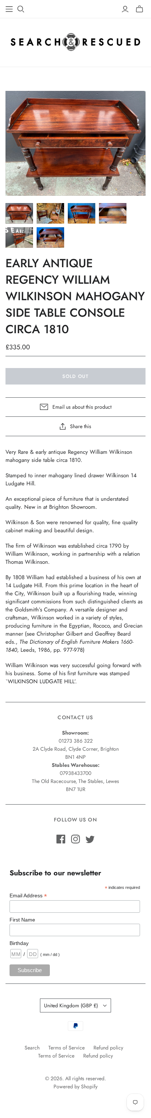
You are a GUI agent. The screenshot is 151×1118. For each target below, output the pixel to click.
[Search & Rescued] (75, 40)
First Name (22, 920)
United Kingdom (71, 1005)
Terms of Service (66, 1047)
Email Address (28, 895)
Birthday (19, 943)
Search (32, 1047)
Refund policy (108, 1047)
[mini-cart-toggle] (139, 9)
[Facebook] (60, 839)
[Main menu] (9, 9)
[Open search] (21, 9)
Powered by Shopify (75, 1086)
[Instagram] (75, 839)
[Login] (125, 9)
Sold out (75, 376)
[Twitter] (90, 839)
